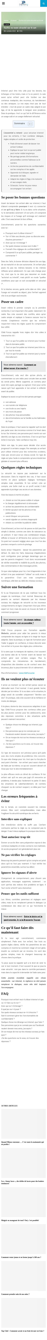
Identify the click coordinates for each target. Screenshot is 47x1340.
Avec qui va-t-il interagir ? (11, 1006)
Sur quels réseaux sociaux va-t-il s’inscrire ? (19, 1012)
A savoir (6, 24)
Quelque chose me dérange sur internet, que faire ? (22, 1022)
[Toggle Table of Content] (29, 124)
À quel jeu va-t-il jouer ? (11, 1009)
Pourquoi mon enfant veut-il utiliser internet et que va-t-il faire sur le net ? (22, 1001)
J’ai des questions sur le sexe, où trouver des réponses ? (20, 1040)
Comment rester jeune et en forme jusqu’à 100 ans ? (21, 1257)
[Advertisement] (23, 63)
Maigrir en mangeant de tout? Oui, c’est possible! (20, 1220)
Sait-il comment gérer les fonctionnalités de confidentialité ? (19, 1017)
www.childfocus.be (26, 673)
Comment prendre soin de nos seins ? (15, 1294)
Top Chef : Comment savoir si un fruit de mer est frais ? (22, 1331)
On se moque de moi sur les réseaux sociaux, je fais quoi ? (22, 1033)
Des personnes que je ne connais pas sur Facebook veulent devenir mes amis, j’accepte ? (22, 1027)
